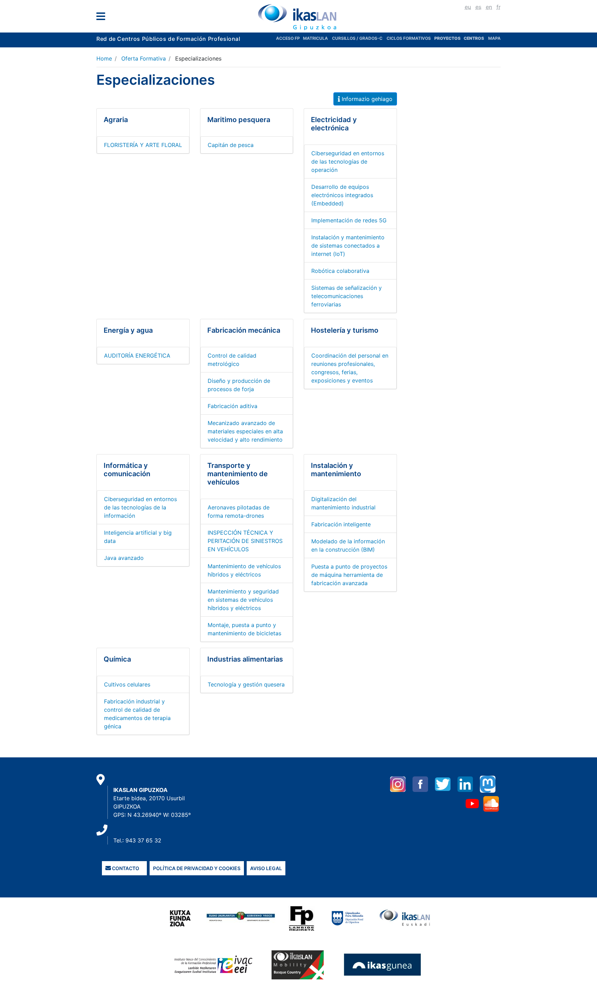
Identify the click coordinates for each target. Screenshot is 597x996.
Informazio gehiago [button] (366, 98)
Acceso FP (289, 38)
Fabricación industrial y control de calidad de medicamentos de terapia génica (137, 714)
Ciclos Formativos (409, 38)
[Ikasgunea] (382, 964)
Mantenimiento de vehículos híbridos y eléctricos (244, 570)
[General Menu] (102, 18)
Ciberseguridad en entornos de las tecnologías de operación (347, 161)
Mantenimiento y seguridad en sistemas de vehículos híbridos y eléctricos (243, 599)
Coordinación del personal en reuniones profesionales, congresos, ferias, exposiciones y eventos (349, 368)
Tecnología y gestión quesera (246, 684)
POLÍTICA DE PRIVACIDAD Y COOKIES (196, 868)
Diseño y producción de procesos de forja (239, 385)
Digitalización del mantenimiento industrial (343, 503)
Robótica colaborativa (340, 270)
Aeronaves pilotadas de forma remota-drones (238, 511)
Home (104, 58)
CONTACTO (125, 868)
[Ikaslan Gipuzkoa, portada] (298, 16)
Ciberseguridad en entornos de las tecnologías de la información (140, 507)
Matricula (317, 38)
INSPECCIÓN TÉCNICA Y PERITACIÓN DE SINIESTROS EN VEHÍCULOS (245, 541)
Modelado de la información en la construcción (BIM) (348, 545)
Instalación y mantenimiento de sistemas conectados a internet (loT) (348, 245)
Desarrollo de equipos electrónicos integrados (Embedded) (342, 195)
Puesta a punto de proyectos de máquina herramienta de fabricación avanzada (349, 575)
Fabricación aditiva (232, 406)
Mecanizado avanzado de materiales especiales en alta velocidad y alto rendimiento (245, 431)
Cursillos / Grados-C (357, 38)
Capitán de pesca (231, 144)
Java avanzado (124, 557)
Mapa (494, 38)
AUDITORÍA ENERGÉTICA (137, 355)
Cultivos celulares (127, 684)
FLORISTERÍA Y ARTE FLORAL (143, 144)
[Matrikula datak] (463, 38)
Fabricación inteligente (341, 524)
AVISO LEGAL (266, 868)
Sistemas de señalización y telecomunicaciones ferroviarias (346, 296)
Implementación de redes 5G (349, 220)
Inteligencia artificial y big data (138, 536)
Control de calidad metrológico (232, 359)
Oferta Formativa (143, 58)
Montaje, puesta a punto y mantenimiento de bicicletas (244, 629)
